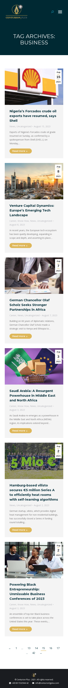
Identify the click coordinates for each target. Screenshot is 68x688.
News (12, 126)
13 (29, 648)
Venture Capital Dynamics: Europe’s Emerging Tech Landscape (31, 210)
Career (12, 220)
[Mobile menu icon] (60, 12)
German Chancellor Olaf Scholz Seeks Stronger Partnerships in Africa (29, 304)
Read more (18, 151)
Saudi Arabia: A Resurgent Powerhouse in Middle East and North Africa (32, 395)
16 (50, 648)
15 (43, 648)
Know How (23, 220)
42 (33, 653)
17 (58, 648)
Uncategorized (24, 126)
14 (36, 648)
